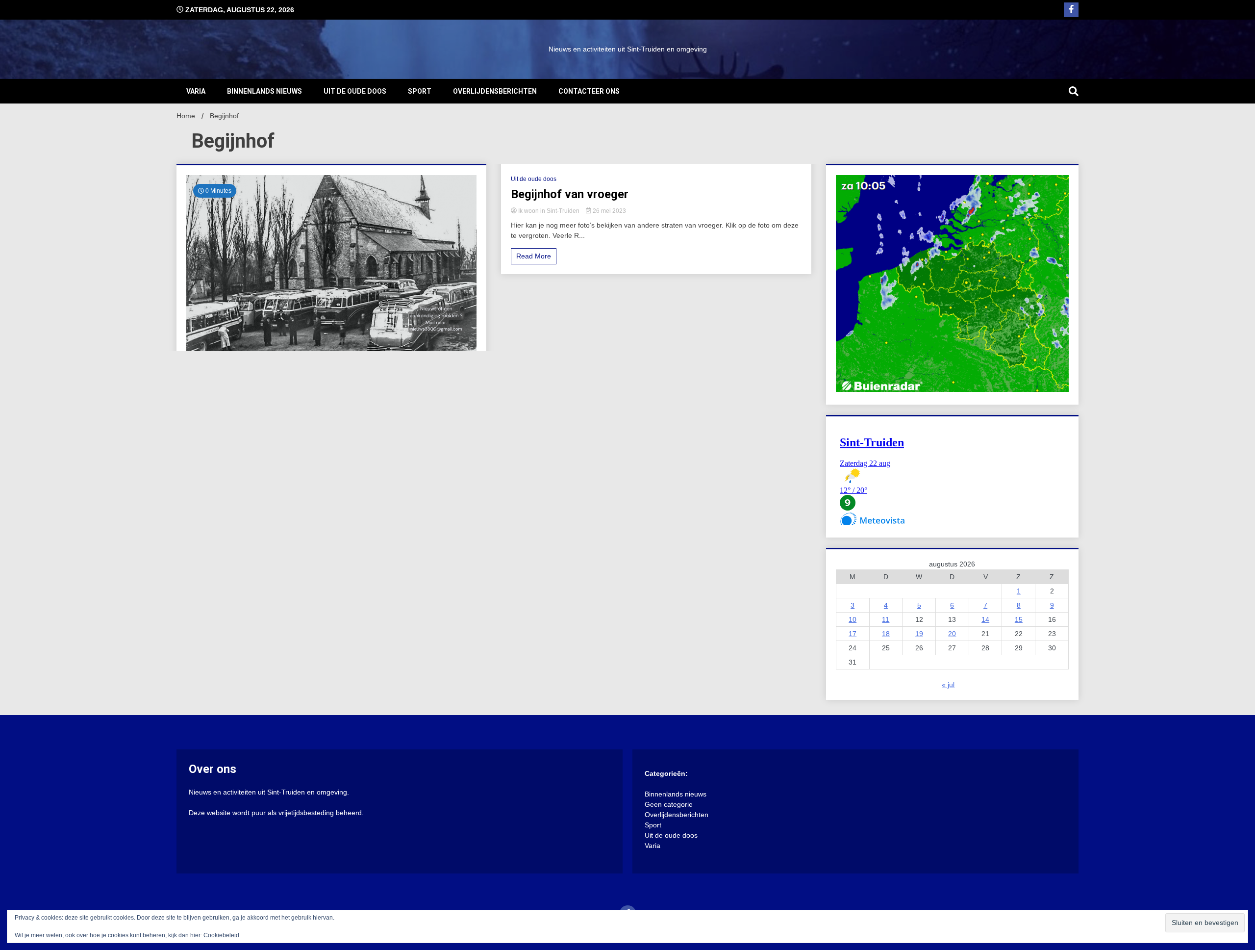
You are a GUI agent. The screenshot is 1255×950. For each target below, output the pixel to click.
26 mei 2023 (608, 210)
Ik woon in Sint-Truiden (549, 210)
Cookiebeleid (221, 935)
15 (1019, 619)
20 (952, 634)
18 (886, 634)
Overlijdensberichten (495, 91)
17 (852, 634)
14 (985, 619)
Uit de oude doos (355, 91)
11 (885, 619)
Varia (195, 91)
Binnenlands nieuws (264, 91)
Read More (533, 256)
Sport (419, 91)
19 (919, 634)
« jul (948, 685)
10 (852, 619)
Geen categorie (669, 804)
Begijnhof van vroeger (569, 194)
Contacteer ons (589, 91)
